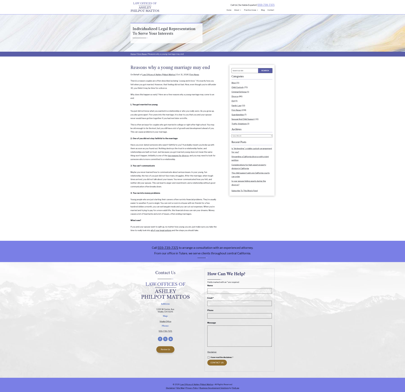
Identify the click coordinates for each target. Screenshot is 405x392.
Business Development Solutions (214, 388)
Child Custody (238, 87)
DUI (233, 101)
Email (210, 298)
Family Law (236, 106)
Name (210, 285)
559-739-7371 (266, 4)
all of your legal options (161, 230)
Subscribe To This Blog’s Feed (245, 191)
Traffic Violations (239, 124)
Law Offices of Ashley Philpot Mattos (158, 75)
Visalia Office (165, 321)
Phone (210, 310)
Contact (270, 10)
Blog (263, 10)
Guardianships (238, 115)
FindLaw (235, 388)
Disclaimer (212, 352)
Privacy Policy (192, 388)
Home (229, 10)
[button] (403, 377)
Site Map (180, 388)
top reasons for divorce (178, 156)
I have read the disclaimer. (222, 357)
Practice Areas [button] (250, 10)
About (236, 10)
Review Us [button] (165, 349)
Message (211, 323)
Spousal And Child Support (243, 119)
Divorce (235, 96)
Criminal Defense (239, 92)
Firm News (194, 75)
